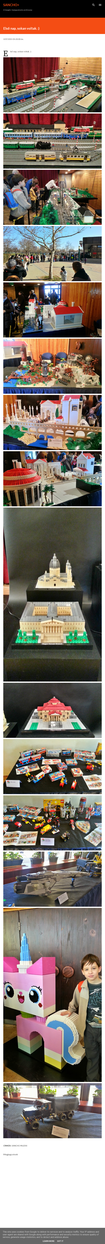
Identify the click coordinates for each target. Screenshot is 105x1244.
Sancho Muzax (19, 1145)
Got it (60, 1241)
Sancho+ (11, 5)
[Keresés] (93, 5)
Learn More (48, 1241)
